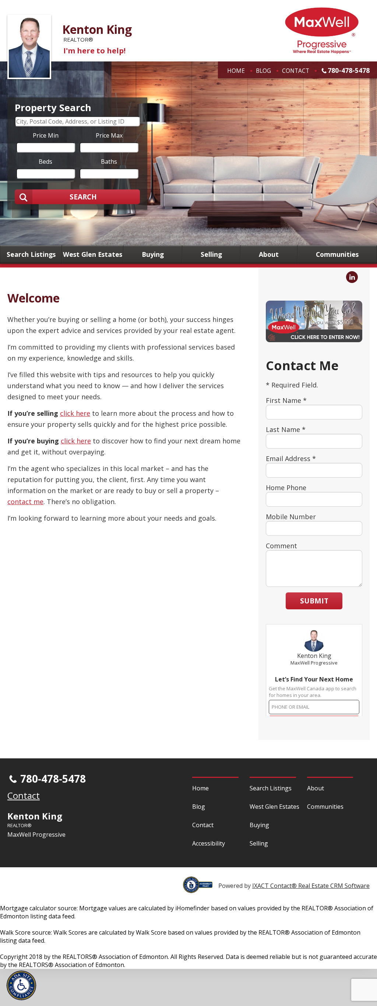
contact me (25, 501)
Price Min (46, 135)
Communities (337, 254)
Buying (153, 254)
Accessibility (208, 843)
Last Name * (286, 429)
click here (75, 413)
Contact (295, 71)
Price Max (109, 135)
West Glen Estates (92, 254)
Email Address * (291, 458)
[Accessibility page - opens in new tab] (201, 889)
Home (236, 71)
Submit (314, 601)
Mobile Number (291, 516)
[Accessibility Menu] (21, 985)
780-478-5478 (349, 70)
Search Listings (31, 254)
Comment (281, 545)
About (269, 254)
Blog (263, 71)
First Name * (286, 400)
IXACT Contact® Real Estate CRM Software (311, 886)
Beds (45, 161)
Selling (211, 254)
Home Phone (286, 487)
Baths (109, 161)
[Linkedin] (352, 277)
